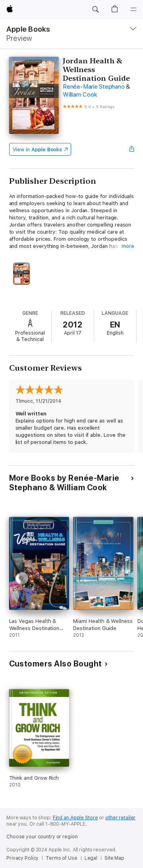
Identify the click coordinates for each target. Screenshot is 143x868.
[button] (95, 9)
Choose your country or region (42, 836)
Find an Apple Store (75, 817)
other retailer (120, 817)
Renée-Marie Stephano (93, 86)
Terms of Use (61, 858)
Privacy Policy (22, 858)
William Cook (80, 94)
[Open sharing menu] (131, 149)
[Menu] (133, 9)
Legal (91, 858)
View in (37, 149)
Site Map (114, 858)
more (128, 246)
